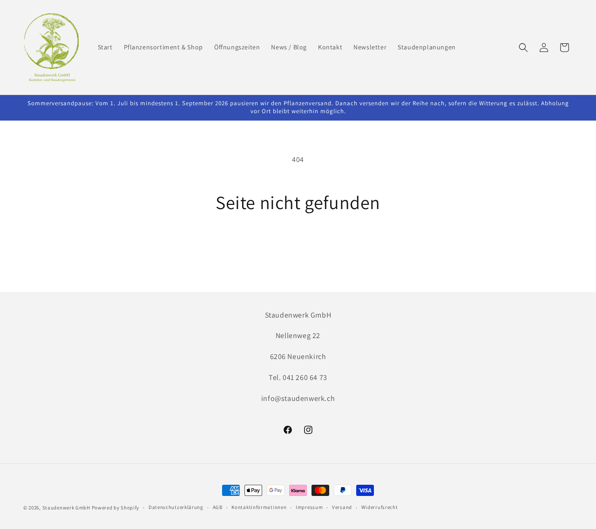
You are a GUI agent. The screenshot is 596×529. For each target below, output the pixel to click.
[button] (523, 47)
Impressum (309, 507)
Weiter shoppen (298, 248)
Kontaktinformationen (258, 507)
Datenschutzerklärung (176, 507)
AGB (218, 507)
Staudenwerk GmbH (66, 507)
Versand (342, 507)
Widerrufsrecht (379, 507)
